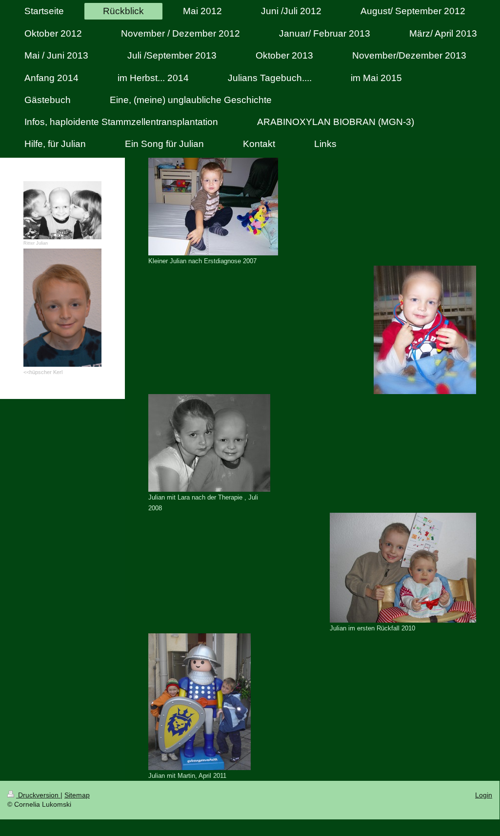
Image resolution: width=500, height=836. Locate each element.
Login (483, 795)
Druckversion (38, 795)
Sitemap (77, 795)
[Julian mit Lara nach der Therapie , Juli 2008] (209, 443)
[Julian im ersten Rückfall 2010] (403, 568)
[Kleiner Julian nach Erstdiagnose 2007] (213, 206)
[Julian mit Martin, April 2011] (199, 701)
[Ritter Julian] (62, 210)
